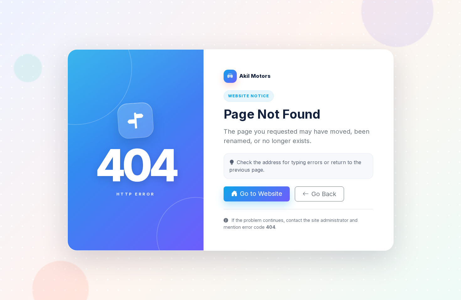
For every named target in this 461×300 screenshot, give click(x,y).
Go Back (323, 194)
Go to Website (261, 193)
